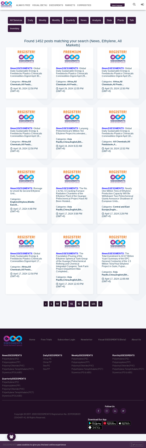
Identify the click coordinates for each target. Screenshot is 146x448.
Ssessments (56, 5)
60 (64, 304)
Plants (120, 20)
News (84, 20)
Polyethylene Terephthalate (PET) (18, 369)
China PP (47, 362)
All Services (16, 20)
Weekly (42, 20)
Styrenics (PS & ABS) (12, 372)
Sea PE (46, 365)
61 (71, 304)
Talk (132, 20)
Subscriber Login (66, 339)
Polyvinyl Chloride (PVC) (13, 365)
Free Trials (46, 339)
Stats (109, 20)
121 (93, 304)
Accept (138, 444)
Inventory (14, 28)
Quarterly (70, 20)
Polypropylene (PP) (11, 362)
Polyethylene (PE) (10, 358)
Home (32, 339)
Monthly (56, 20)
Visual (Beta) (39, 5)
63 (86, 304)
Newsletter (86, 339)
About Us (136, 339)
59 (57, 304)
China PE (47, 358)
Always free (23, 5)
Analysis (96, 20)
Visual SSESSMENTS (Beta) (112, 339)
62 (79, 304)
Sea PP (46, 369)
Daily (30, 20)
